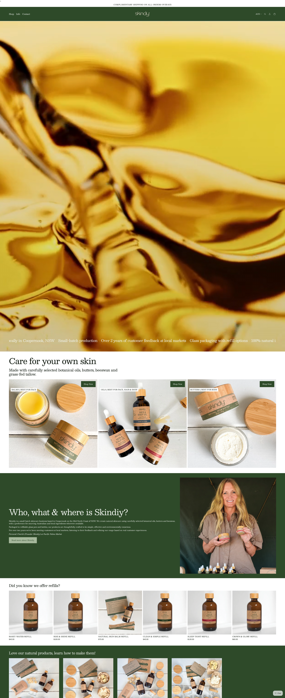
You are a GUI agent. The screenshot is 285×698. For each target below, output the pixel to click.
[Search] (265, 14)
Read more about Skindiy (23, 540)
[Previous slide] (101, 612)
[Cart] (274, 14)
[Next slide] (138, 612)
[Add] (49, 631)
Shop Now (88, 384)
